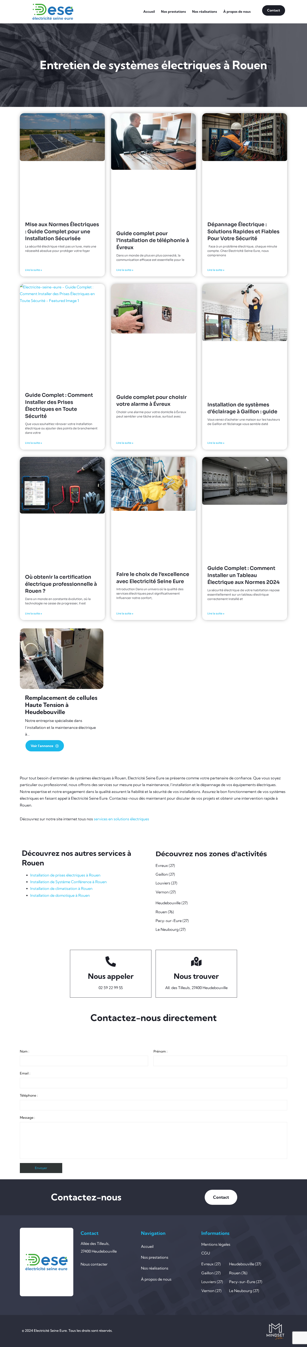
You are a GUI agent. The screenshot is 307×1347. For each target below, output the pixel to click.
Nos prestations (173, 11)
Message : (27, 1117)
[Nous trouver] (196, 961)
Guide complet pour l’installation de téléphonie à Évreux (152, 240)
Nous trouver (196, 976)
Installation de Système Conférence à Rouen (68, 881)
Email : (25, 1073)
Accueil (149, 11)
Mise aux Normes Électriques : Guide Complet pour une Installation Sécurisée (62, 231)
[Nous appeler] (110, 961)
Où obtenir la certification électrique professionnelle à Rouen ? (61, 584)
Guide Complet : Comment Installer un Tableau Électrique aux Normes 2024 (243, 575)
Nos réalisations (204, 11)
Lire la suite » (33, 269)
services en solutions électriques (121, 819)
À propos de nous (237, 11)
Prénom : (160, 1051)
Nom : (24, 1051)
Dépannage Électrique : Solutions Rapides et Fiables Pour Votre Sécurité (243, 231)
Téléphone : (29, 1095)
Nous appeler (111, 976)
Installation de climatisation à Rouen (61, 888)
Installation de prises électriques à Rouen (65, 875)
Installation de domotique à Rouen (60, 895)
